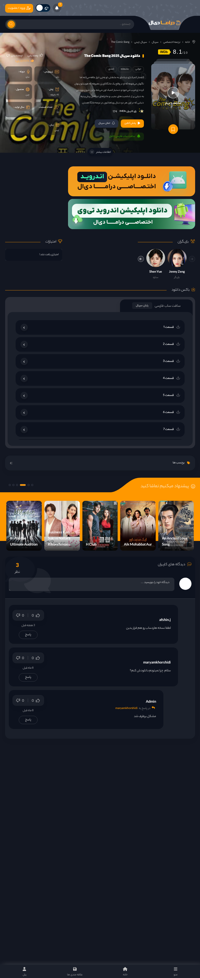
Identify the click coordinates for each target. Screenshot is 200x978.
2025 (27, 113)
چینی (56, 130)
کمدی (111, 69)
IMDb (164, 52)
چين (28, 95)
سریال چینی (140, 42)
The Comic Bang (120, 42)
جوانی (138, 69)
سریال (155, 42)
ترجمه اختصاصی (171, 42)
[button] (141, 259)
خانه (187, 42)
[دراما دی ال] (164, 23)
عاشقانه (125, 69)
